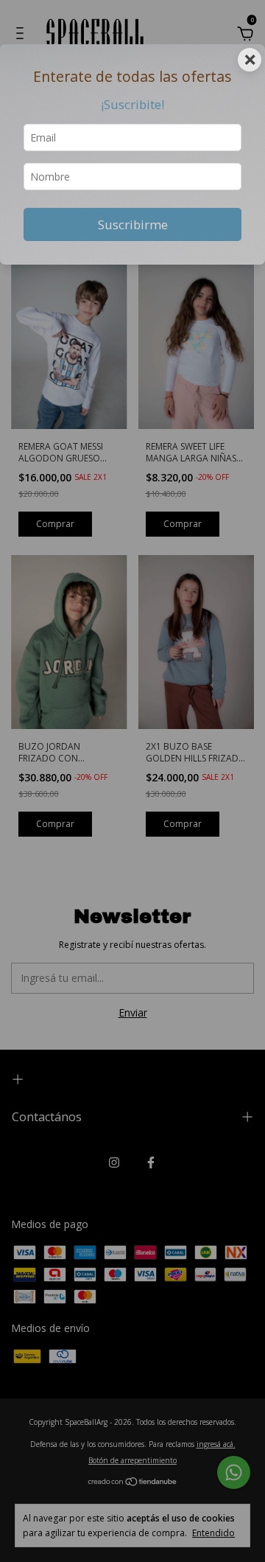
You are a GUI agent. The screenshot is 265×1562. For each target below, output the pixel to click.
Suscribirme (133, 224)
